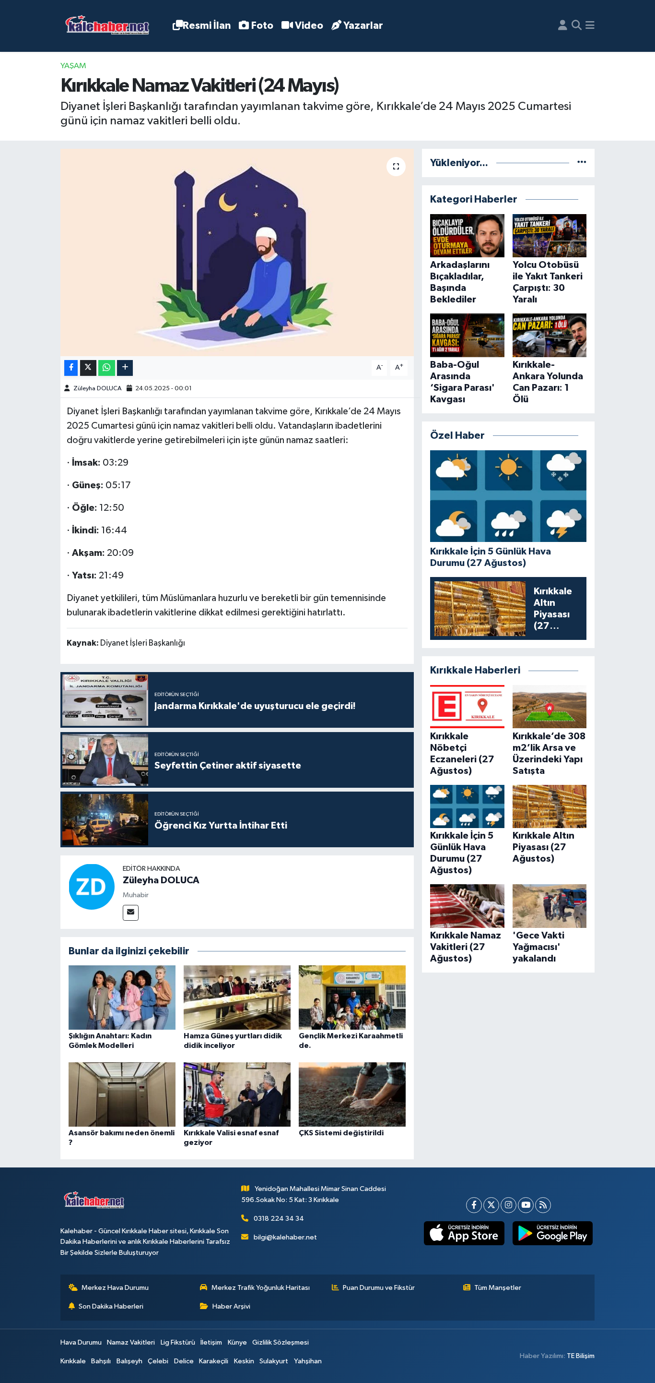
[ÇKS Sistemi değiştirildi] (352, 1094)
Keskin (244, 1361)
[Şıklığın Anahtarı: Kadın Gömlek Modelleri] (122, 997)
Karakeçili (213, 1361)
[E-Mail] (131, 913)
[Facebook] (474, 1205)
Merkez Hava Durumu (115, 1287)
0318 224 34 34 (279, 1218)
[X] (491, 1205)
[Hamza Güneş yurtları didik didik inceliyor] (237, 997)
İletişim (211, 1342)
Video (309, 26)
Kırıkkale (73, 1361)
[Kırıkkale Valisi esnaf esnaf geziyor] (237, 1094)
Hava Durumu (81, 1342)
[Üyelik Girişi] (562, 26)
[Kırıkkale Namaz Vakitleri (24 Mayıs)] (237, 252)
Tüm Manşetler (497, 1287)
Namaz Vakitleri (131, 1342)
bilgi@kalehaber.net (285, 1237)
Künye (237, 1342)
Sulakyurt (273, 1361)
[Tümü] (581, 163)
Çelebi (158, 1361)
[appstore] (464, 1233)
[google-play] (552, 1233)
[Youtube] (526, 1205)
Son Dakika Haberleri (111, 1306)
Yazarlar (363, 26)
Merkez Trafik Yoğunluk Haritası (260, 1287)
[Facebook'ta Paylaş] (71, 368)
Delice (184, 1361)
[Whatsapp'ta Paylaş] (106, 368)
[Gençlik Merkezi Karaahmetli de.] (352, 997)
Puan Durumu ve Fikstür (379, 1287)
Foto (262, 26)
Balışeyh (129, 1361)
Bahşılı (101, 1361)
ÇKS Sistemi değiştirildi (341, 1133)
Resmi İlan (207, 26)
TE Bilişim (581, 1355)
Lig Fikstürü (178, 1342)
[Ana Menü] (590, 26)
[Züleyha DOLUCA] (92, 886)
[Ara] (577, 26)
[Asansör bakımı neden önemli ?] (122, 1094)
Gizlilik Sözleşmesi (280, 1342)
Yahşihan (308, 1361)
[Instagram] (508, 1205)
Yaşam (73, 66)
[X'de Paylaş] (88, 368)
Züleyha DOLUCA (97, 388)
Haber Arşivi (231, 1306)
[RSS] (543, 1205)
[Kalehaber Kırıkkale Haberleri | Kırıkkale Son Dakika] (110, 26)
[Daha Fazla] (125, 368)
